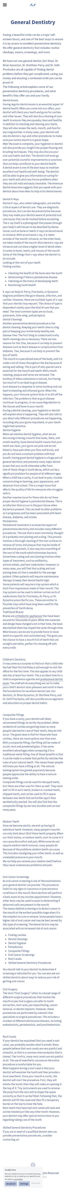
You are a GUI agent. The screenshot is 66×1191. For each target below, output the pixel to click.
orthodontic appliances (28, 616)
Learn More (18, 1179)
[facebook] (33, 1165)
